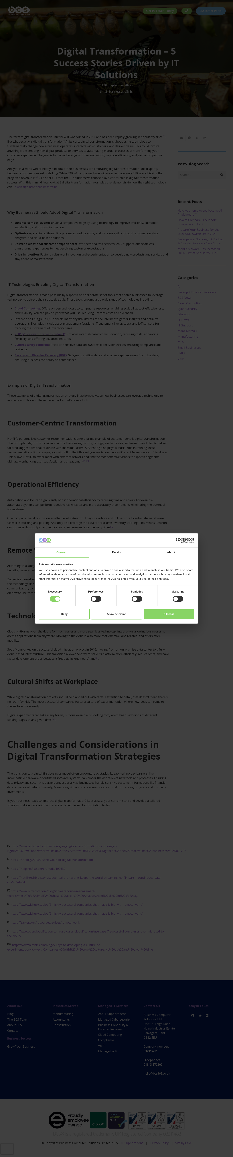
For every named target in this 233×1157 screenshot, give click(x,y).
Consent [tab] (61, 552)
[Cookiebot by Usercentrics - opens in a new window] (178, 540)
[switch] (96, 599)
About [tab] (171, 552)
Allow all (168, 614)
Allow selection (116, 614)
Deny (64, 614)
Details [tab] (116, 552)
